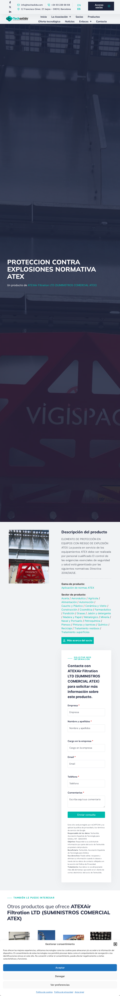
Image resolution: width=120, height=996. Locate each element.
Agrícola (93, 598)
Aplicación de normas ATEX (77, 587)
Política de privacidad (63, 992)
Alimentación (69, 602)
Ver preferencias (60, 984)
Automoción (86, 602)
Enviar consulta (86, 814)
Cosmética (86, 609)
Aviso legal (79, 992)
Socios (79, 16)
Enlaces (83, 21)
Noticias (70, 21)
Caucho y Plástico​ (72, 605)
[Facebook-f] (10, 2)
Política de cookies (44, 992)
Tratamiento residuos (86, 628)
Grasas (81, 613)
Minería (105, 617)
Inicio (43, 16)
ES (78, 8)
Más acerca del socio (79, 640)
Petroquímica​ (92, 620)
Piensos (65, 624)
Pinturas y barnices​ (84, 624)
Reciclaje (66, 628)
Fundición (68, 613)
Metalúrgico (91, 617)
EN (79, 5)
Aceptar (60, 967)
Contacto (101, 21)
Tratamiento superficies (75, 632)
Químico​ (103, 624)
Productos (94, 16)
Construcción (69, 609)
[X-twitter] (10, 7)
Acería (65, 598)
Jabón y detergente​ (99, 613)
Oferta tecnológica (49, 21)
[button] (115, 944)
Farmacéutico (103, 609)
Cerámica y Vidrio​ (96, 605)
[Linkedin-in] (10, 11)
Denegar (60, 976)
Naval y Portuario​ (71, 620)
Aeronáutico (78, 598)
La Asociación (59, 16)
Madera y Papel (72, 617)
